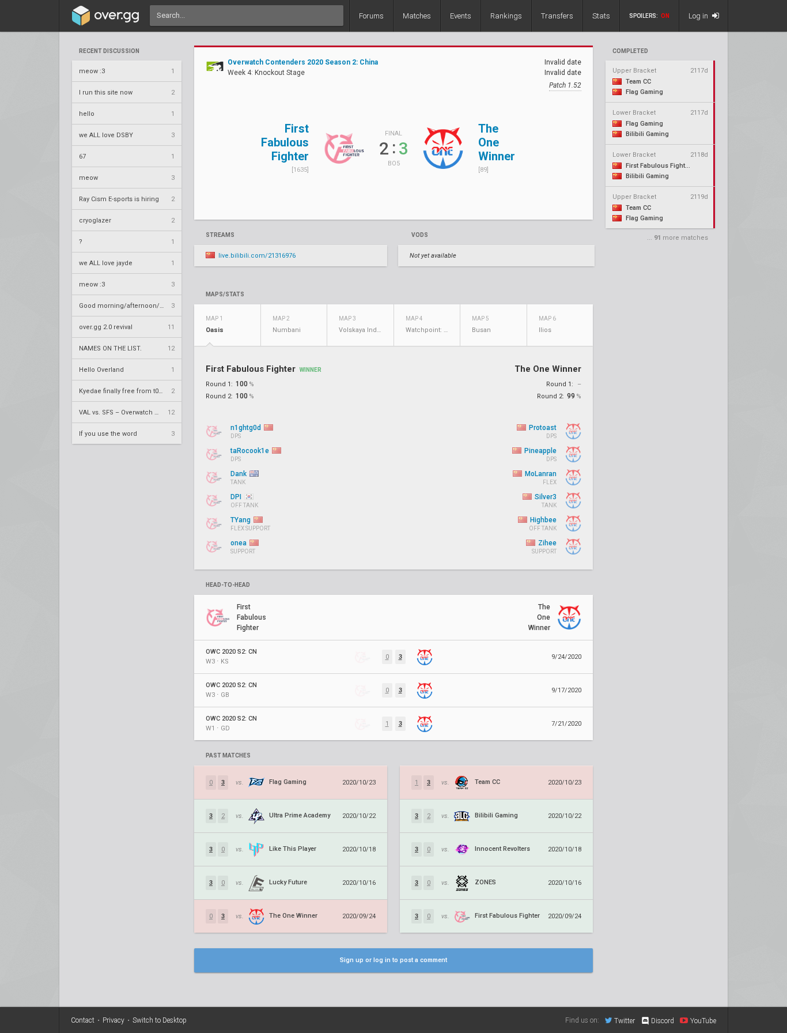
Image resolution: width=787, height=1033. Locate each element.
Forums (371, 16)
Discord (662, 1021)
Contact (82, 1020)
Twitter (624, 1020)
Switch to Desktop (160, 1020)
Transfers (557, 16)
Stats (601, 16)
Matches (417, 16)
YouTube (703, 1020)
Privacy (113, 1020)
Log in (699, 16)
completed (630, 51)
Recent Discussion (109, 51)
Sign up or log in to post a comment (393, 960)
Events (460, 16)
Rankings (506, 16)
